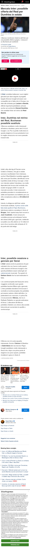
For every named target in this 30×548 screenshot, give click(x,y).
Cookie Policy (18, 537)
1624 (13, 498)
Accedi (27, 2)
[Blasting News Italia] (9, 2)
